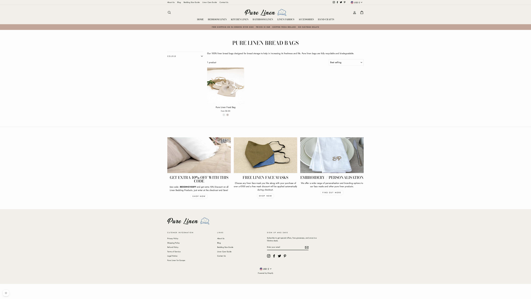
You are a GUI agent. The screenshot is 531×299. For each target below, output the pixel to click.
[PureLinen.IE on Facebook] (274, 256)
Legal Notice (172, 256)
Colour (171, 56)
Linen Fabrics (285, 19)
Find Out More (331, 192)
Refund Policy (172, 247)
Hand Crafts (326, 19)
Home (200, 19)
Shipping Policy (173, 243)
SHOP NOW (265, 196)
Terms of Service (174, 251)
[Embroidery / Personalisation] (332, 155)
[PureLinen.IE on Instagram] (268, 256)
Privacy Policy (172, 238)
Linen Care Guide (209, 2)
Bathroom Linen (263, 19)
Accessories (306, 19)
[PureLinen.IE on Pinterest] (285, 256)
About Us (171, 2)
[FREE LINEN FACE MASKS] (265, 155)
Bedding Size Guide (192, 2)
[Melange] (227, 115)
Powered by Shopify (265, 273)
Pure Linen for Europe (176, 260)
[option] (265, 27)
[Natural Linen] (223, 115)
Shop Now (199, 196)
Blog (179, 2)
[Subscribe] (307, 247)
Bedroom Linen (217, 19)
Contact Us (224, 2)
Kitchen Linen (239, 19)
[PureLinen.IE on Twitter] (279, 256)
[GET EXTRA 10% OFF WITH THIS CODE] (199, 155)
